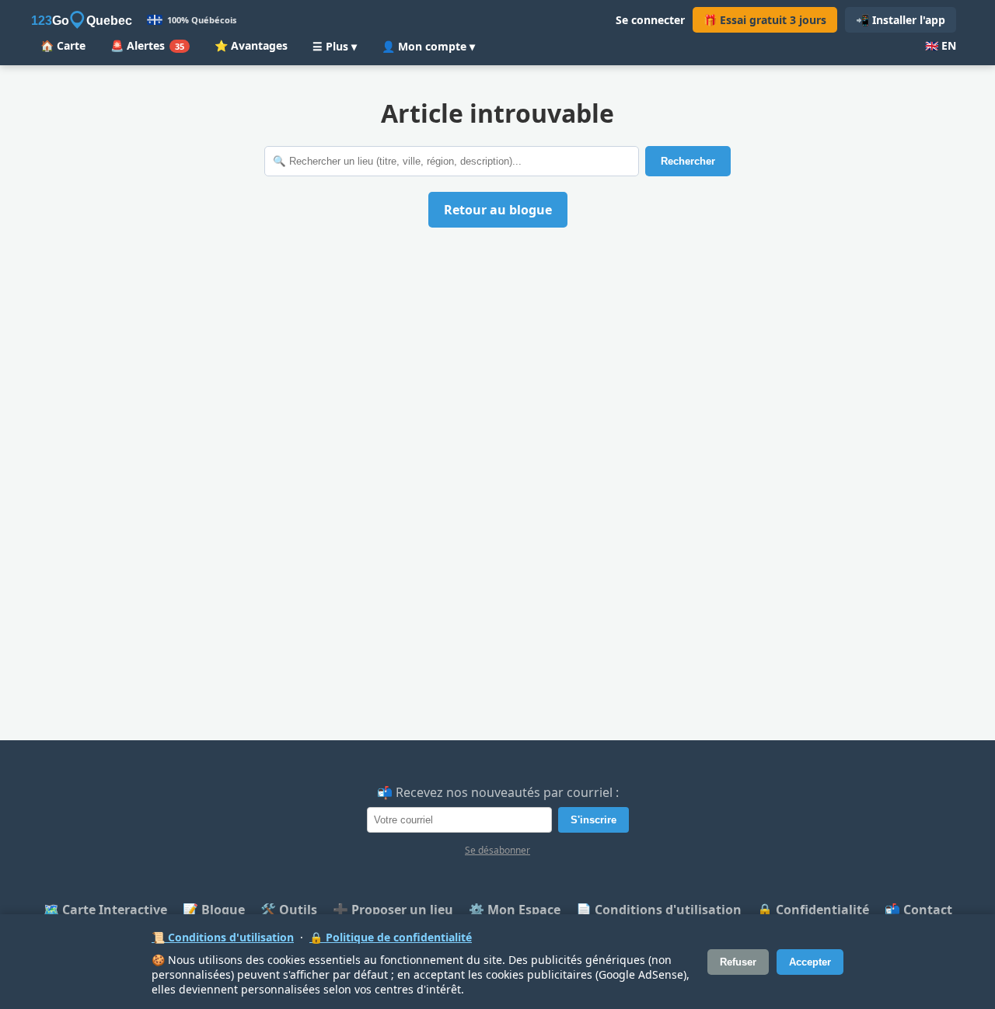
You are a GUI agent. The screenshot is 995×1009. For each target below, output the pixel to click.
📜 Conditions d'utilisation (223, 937)
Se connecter (650, 19)
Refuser (738, 962)
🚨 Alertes (147, 45)
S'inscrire (593, 820)
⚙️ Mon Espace (514, 909)
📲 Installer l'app (900, 19)
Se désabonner (497, 850)
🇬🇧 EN (940, 45)
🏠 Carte (63, 45)
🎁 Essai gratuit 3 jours (764, 19)
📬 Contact (918, 909)
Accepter (810, 962)
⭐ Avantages (251, 45)
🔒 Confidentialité (813, 909)
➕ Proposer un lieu (393, 909)
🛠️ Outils (288, 909)
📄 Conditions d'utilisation (659, 909)
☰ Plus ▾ (334, 46)
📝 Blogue (214, 909)
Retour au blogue (498, 209)
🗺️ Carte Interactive (105, 909)
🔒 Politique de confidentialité (390, 937)
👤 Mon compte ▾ (428, 46)
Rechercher (688, 161)
